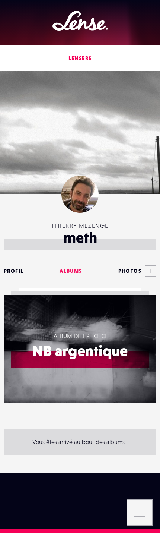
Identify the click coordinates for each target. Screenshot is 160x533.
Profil (13, 271)
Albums (71, 271)
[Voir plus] (148, 271)
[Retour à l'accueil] (80, 21)
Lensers (80, 58)
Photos (129, 271)
